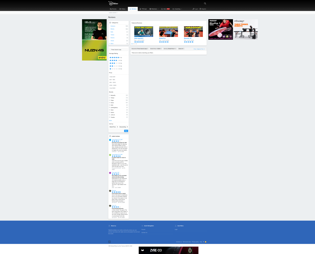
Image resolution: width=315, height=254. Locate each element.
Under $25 (112, 76)
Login (176, 229)
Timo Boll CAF (115, 172)
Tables (112, 34)
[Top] (204, 242)
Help (201, 241)
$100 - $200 (113, 85)
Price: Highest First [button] (199, 49)
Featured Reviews (137, 23)
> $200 (155, 48)
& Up (120, 58)
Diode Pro (162, 38)
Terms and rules (187, 241)
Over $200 (112, 88)
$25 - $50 (112, 79)
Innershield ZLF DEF (117, 139)
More (112, 43)
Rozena (114, 190)
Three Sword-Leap (139, 48)
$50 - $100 (113, 82)
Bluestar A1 (187, 38)
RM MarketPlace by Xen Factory (120, 246)
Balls (112, 32)
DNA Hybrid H (138, 38)
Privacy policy (195, 241)
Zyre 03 (114, 205)
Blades (112, 29)
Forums (143, 229)
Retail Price (169, 48)
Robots (112, 37)
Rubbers (113, 26)
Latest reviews (116, 136)
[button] (127, 9)
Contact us (144, 232)
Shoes (112, 40)
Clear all (181, 48)
